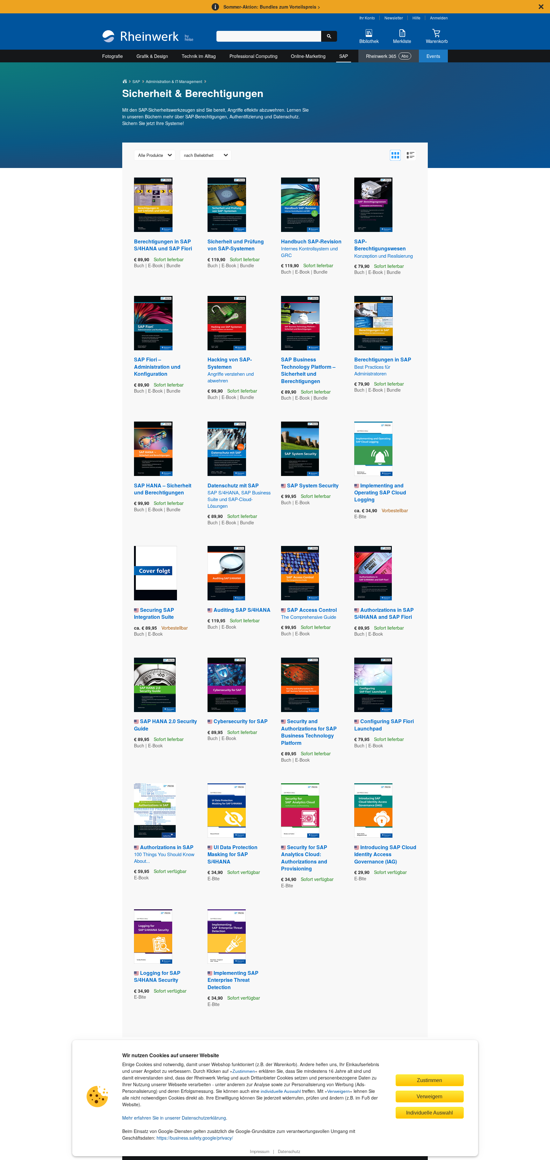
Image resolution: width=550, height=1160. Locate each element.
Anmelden (439, 17)
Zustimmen (243, 1071)
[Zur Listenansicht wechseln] (410, 155)
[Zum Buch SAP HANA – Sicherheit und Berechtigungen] (153, 449)
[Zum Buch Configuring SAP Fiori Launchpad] (373, 685)
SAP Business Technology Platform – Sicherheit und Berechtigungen (308, 370)
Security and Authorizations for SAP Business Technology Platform (309, 731)
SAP (343, 56)
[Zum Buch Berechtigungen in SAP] (373, 323)
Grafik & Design (152, 56)
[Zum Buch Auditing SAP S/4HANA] (226, 573)
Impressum (259, 1151)
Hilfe (416, 17)
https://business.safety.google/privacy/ (195, 1138)
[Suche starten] (329, 36)
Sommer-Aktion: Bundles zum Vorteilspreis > (271, 6)
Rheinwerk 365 (387, 56)
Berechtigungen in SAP (382, 366)
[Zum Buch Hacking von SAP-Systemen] (227, 323)
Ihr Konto (367, 17)
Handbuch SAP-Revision (311, 248)
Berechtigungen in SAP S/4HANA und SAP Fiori (163, 245)
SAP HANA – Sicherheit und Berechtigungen (162, 489)
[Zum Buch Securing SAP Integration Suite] (155, 573)
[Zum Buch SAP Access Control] (300, 573)
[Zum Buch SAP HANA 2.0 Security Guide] (155, 685)
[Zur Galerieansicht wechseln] (395, 155)
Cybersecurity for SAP (241, 721)
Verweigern (338, 1091)
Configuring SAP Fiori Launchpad (384, 724)
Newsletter (393, 17)
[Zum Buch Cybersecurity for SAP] (227, 685)
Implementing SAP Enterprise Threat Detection (233, 980)
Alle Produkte (150, 155)
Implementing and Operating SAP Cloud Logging (380, 492)
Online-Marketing (308, 56)
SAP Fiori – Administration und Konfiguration (157, 366)
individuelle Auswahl (281, 1091)
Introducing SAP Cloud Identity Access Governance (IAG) (385, 854)
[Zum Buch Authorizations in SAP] (155, 810)
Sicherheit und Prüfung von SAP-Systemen (236, 245)
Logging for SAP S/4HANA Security (157, 976)
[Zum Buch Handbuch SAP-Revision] (300, 205)
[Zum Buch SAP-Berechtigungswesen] (373, 205)
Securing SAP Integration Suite (154, 613)
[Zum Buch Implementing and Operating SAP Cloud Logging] (373, 449)
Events (433, 56)
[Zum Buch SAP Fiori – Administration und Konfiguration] (153, 323)
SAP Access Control (309, 613)
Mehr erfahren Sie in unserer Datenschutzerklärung (174, 1118)
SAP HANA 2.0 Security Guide (165, 724)
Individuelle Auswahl (429, 1112)
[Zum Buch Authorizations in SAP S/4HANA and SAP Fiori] (373, 573)
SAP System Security (313, 485)
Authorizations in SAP (164, 853)
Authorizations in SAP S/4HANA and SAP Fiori (384, 613)
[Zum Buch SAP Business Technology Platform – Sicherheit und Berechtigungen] (300, 323)
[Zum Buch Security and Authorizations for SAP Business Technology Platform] (300, 685)
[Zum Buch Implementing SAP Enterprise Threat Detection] (227, 936)
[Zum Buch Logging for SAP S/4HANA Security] (153, 936)
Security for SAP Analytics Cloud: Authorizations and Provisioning (304, 857)
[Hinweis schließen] (541, 6)
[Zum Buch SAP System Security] (300, 449)
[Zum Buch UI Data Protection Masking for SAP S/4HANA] (227, 810)
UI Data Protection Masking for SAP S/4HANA (232, 854)
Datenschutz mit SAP (239, 495)
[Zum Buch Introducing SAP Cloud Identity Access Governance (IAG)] (373, 810)
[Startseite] (148, 37)
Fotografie (112, 56)
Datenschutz (289, 1151)
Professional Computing (253, 56)
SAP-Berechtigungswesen (383, 248)
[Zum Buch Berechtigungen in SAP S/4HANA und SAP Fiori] (153, 205)
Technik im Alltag (199, 56)
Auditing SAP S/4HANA (242, 609)
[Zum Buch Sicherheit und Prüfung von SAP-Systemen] (227, 205)
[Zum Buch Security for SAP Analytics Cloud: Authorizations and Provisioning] (300, 810)
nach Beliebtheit (199, 155)
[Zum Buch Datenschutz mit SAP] (227, 449)
